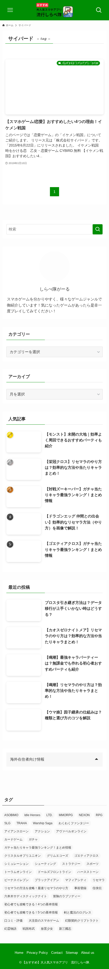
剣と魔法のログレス (77, 912)
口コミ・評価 (13, 920)
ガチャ (33, 839)
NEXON (84, 815)
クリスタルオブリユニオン (22, 855)
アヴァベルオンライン (71, 831)
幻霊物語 (10, 928)
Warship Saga (42, 823)
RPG (99, 815)
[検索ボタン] (99, 10)
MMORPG (66, 815)
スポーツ (92, 864)
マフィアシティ (75, 880)
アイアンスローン (16, 831)
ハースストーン (88, 872)
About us (87, 953)
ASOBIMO (11, 815)
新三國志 (65, 928)
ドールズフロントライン (54, 872)
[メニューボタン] (10, 10)
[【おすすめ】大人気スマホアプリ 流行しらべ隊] (55, 10)
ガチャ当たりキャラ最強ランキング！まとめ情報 (37, 847)
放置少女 (47, 928)
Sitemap (72, 953)
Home (19, 953)
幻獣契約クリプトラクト (82, 920)
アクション (42, 831)
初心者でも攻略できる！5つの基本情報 (31, 912)
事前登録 (80, 888)
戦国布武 (29, 928)
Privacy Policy (37, 953)
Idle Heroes (32, 815)
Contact (57, 953)
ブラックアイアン (47, 880)
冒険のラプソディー (66, 896)
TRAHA (21, 823)
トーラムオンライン (18, 872)
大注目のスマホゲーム (44, 920)
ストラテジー (71, 864)
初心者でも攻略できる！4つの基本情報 (31, 904)
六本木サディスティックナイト (25, 896)
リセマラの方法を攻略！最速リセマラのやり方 (36, 888)
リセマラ (99, 880)
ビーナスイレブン (16, 880)
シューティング (45, 864)
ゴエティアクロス (86, 855)
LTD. (49, 815)
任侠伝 (97, 888)
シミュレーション (16, 864)
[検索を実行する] (98, 229)
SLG (7, 823)
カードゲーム (13, 839)
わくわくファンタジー (74, 823)
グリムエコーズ (57, 855)
